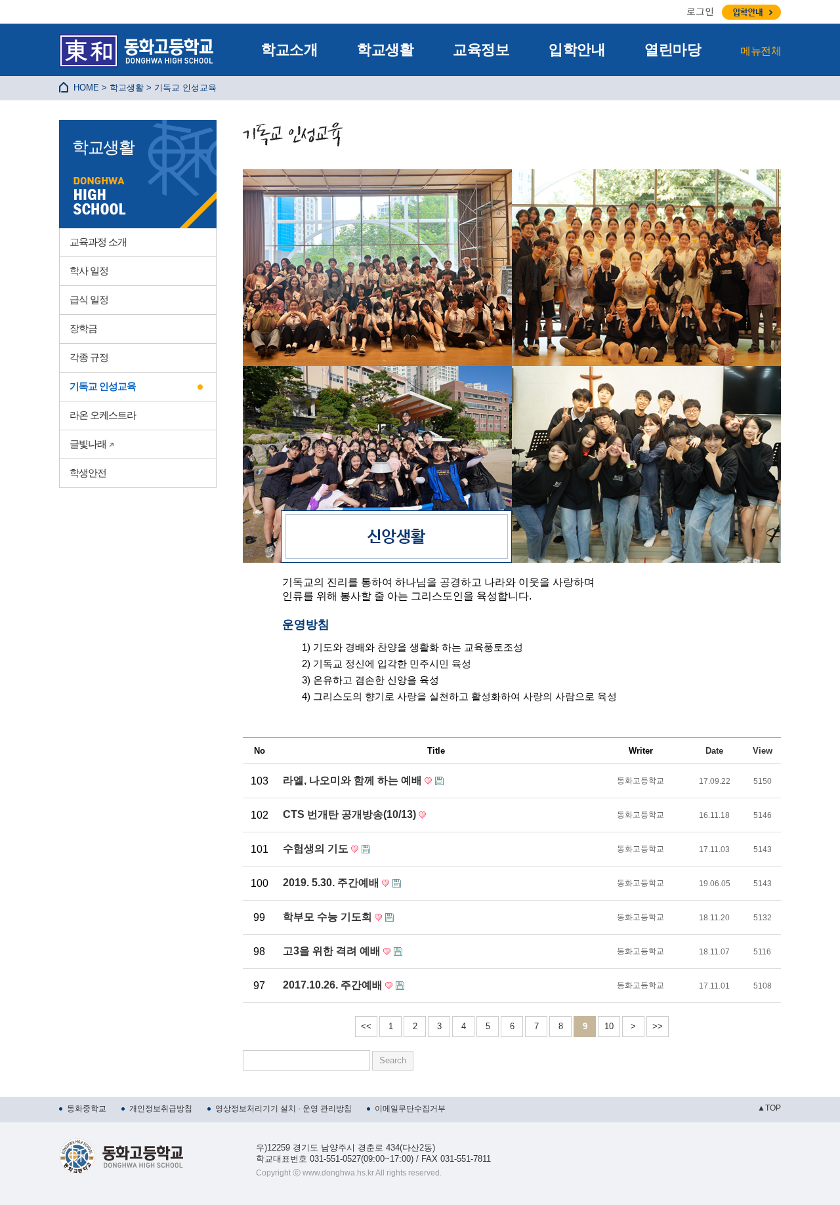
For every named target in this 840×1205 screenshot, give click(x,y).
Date (714, 751)
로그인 (700, 11)
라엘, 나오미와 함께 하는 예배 (354, 780)
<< (366, 1026)
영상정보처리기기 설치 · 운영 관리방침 (283, 1108)
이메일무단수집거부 (410, 1108)
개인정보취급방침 (160, 1108)
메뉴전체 (760, 50)
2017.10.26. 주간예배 (334, 985)
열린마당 (672, 49)
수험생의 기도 (317, 848)
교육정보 (481, 49)
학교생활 (385, 49)
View (762, 751)
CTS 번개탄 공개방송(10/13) (351, 814)
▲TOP (769, 1108)
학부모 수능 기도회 (329, 916)
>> (657, 1026)
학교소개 (289, 49)
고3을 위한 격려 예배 (333, 950)
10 (609, 1026)
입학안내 (577, 49)
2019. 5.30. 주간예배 (332, 882)
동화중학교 (86, 1108)
